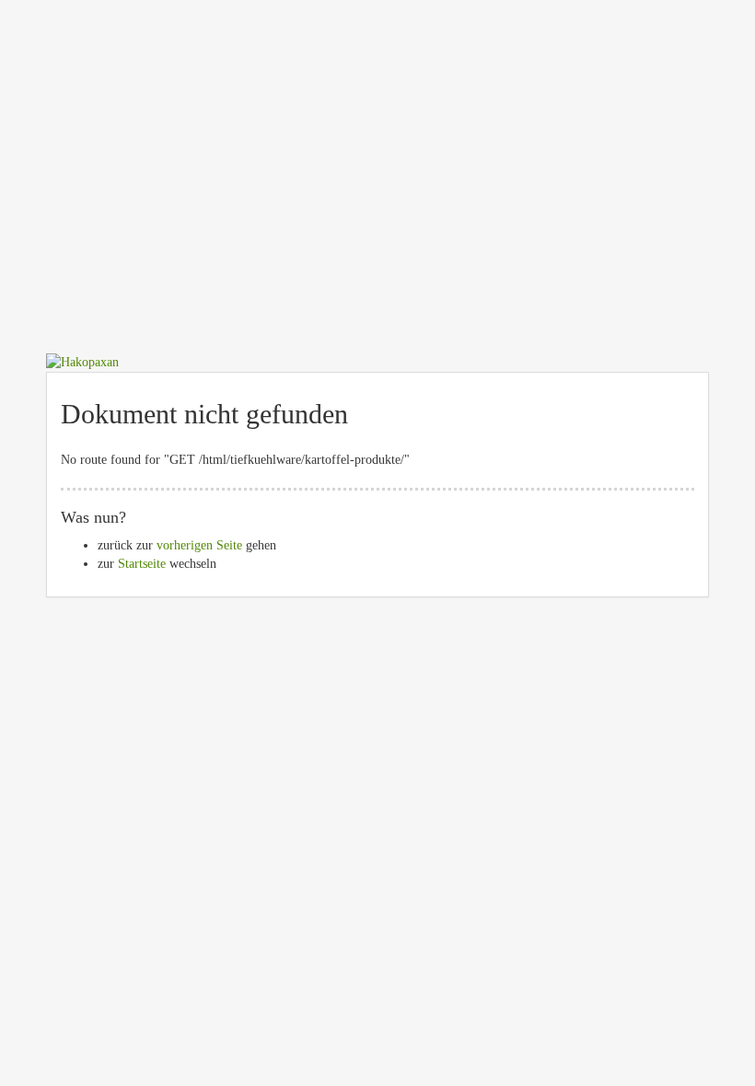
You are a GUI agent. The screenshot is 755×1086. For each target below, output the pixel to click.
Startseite (142, 564)
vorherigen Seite (199, 545)
